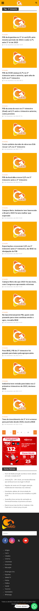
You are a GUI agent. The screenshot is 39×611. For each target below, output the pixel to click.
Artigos (7, 550)
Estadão (5, 34)
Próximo (35, 432)
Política (7, 583)
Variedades (9, 592)
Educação (8, 567)
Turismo (7, 589)
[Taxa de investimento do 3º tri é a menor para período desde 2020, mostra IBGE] (19, 404)
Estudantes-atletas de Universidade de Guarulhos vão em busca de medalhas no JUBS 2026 (20, 493)
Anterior (4, 432)
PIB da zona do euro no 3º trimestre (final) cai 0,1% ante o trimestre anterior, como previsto (19, 111)
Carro (7, 553)
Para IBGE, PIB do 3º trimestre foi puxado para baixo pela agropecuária (17, 352)
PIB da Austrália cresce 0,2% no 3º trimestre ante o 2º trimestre (16, 178)
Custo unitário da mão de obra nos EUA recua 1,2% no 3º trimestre (18, 145)
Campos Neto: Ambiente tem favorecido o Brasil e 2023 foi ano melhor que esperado (19, 213)
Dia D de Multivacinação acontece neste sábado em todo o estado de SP (21, 475)
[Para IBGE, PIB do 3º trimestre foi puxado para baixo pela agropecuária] (19, 335)
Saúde (7, 586)
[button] (34, 606)
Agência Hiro (22, 604)
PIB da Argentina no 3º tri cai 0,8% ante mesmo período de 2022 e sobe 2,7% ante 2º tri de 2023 (18, 39)
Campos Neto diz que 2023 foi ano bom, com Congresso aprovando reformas (19, 283)
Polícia (7, 580)
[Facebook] (5, 540)
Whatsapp (8, 595)
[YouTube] (26, 540)
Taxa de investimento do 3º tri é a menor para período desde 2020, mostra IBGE (19, 420)
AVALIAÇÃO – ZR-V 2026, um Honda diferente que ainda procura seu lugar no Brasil (20, 481)
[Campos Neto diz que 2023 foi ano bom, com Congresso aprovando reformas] (19, 267)
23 (28, 432)
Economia (8, 564)
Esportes (8, 574)
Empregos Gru (10, 572)
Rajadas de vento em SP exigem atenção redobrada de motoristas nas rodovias (18, 486)
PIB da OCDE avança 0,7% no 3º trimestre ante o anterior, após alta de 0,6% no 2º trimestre (18, 75)
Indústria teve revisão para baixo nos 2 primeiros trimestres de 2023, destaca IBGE (18, 386)
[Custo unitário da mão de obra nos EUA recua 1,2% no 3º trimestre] (19, 129)
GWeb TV (8, 577)
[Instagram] (12, 540)
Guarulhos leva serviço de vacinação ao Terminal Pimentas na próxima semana (18, 500)
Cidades (7, 556)
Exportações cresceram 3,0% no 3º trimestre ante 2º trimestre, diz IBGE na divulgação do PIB (19, 248)
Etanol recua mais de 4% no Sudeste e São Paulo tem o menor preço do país (19, 506)
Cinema (7, 559)
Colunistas (8, 562)
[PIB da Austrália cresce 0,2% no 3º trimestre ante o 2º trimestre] (19, 162)
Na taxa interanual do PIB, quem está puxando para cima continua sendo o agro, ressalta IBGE (18, 317)
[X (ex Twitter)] (19, 540)
